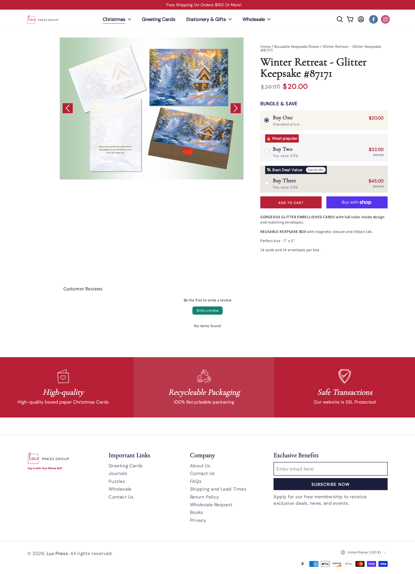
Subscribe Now (330, 484)
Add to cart (291, 203)
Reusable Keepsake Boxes (296, 46)
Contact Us (121, 497)
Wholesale (120, 489)
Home (265, 46)
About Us (200, 466)
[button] (340, 19)
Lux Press (57, 553)
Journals (118, 473)
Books (196, 512)
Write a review (207, 310)
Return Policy (204, 497)
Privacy (198, 520)
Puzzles (117, 481)
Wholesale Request (211, 505)
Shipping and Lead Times (218, 489)
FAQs (195, 481)
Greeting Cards (126, 466)
